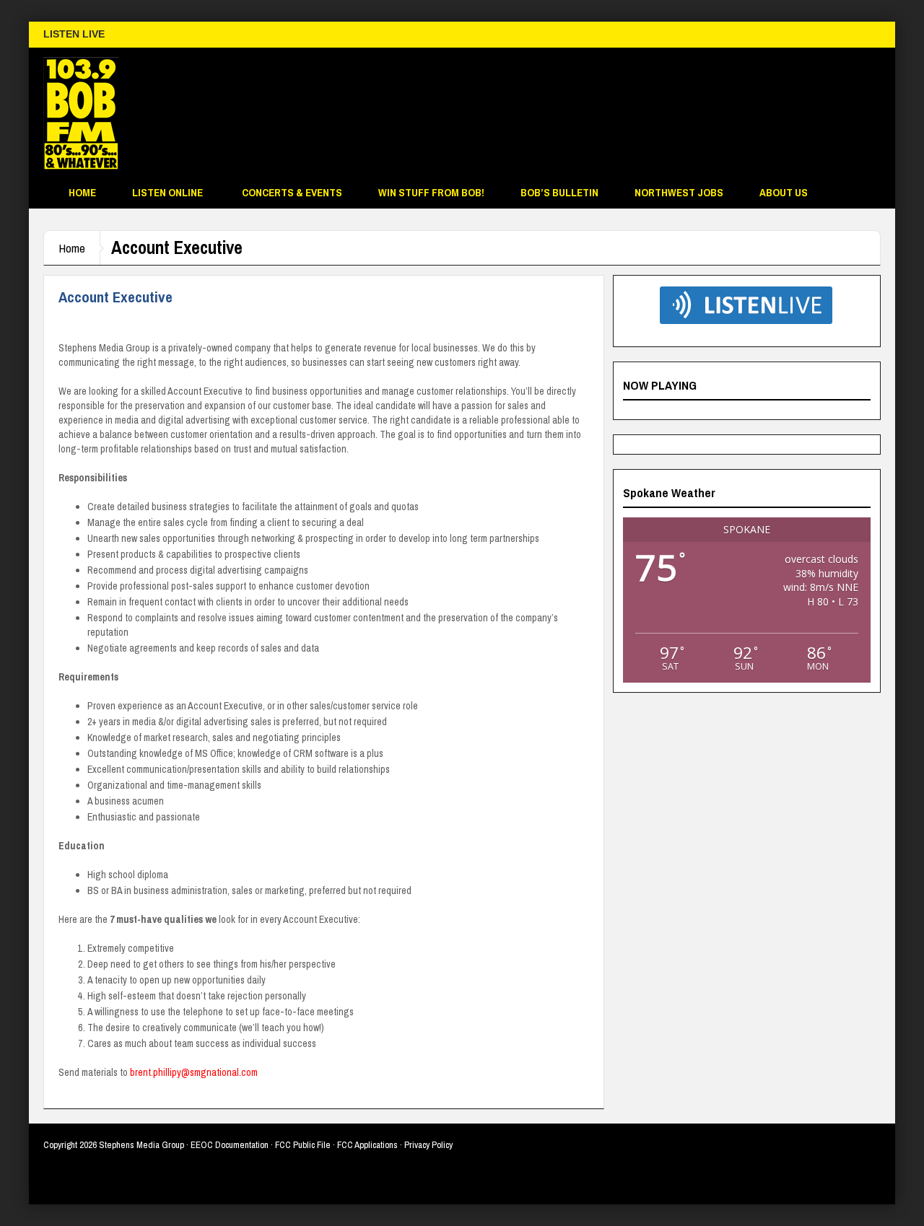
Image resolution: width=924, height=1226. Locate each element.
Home (82, 192)
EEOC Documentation (230, 1145)
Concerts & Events (292, 192)
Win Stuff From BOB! (431, 192)
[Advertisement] (618, 116)
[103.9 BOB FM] (80, 112)
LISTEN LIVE (74, 34)
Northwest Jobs (679, 192)
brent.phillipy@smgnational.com (194, 1072)
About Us (783, 192)
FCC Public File (303, 1145)
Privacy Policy (428, 1145)
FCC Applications (367, 1145)
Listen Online (167, 192)
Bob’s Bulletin (559, 192)
